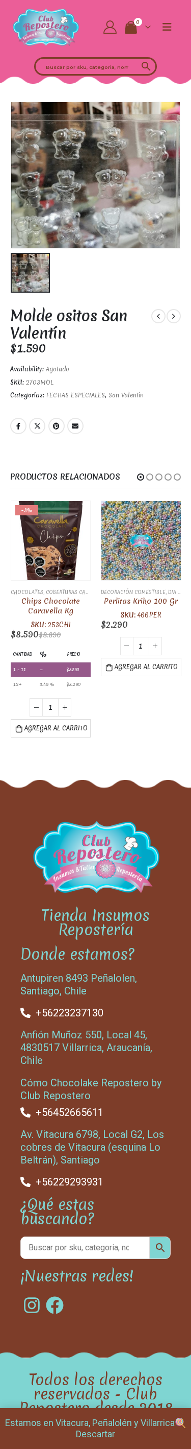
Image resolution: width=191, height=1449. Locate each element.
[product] (141, 541)
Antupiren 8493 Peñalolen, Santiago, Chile (78, 984)
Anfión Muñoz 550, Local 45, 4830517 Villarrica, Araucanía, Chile (86, 1047)
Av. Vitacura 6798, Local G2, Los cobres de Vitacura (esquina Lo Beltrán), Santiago (92, 1147)
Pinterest (56, 426)
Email (75, 426)
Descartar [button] (95, 1434)
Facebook (18, 426)
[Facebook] (54, 1305)
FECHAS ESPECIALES (75, 395)
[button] (140, 477)
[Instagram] (31, 1305)
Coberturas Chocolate (77, 592)
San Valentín (126, 395)
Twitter (37, 426)
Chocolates (27, 592)
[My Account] (110, 27)
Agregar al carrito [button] (56, 728)
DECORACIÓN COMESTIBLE (133, 592)
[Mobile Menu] (167, 27)
